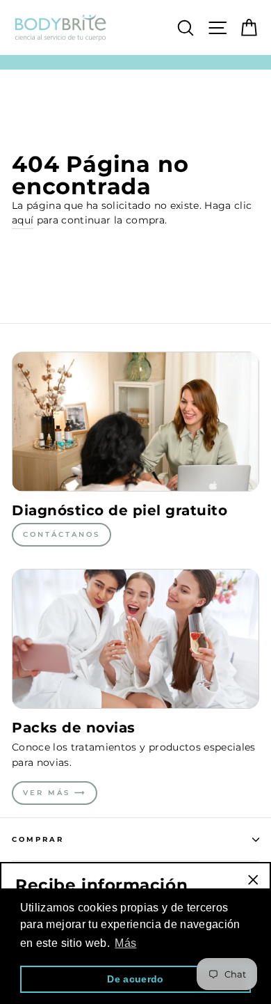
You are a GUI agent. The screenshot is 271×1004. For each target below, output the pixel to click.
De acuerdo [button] (135, 979)
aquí (22, 220)
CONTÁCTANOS (61, 534)
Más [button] (125, 943)
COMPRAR (38, 839)
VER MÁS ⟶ (54, 792)
